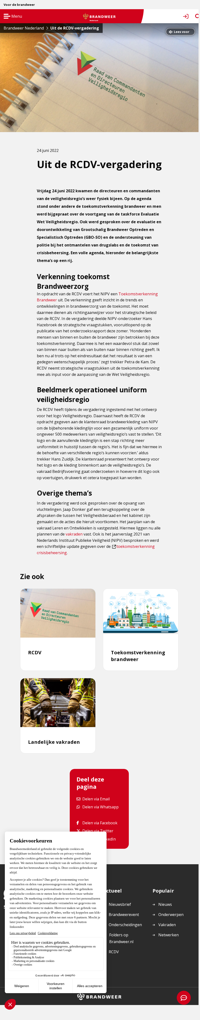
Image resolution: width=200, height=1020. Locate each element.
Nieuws (165, 904)
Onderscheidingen (125, 924)
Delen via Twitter (97, 831)
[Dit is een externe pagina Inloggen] (187, 16)
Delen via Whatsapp (100, 807)
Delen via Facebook (99, 823)
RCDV (114, 951)
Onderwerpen (171, 914)
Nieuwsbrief (120, 904)
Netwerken (168, 935)
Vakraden (167, 924)
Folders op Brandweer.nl (121, 938)
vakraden (74, 534)
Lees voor (181, 32)
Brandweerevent (124, 914)
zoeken (193, 16)
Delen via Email (96, 799)
